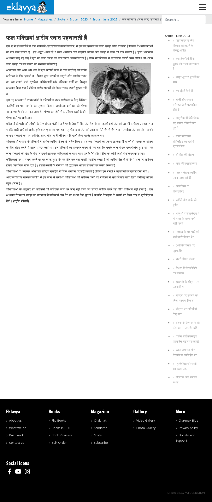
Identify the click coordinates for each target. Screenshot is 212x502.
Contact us (16, 442)
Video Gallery (145, 420)
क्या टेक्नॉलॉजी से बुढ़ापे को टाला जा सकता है (186, 63)
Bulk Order (59, 442)
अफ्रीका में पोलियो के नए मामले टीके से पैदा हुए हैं (186, 123)
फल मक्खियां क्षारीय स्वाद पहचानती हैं (184, 175)
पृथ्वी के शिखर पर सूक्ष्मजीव (184, 248)
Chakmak (100, 420)
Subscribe (101, 442)
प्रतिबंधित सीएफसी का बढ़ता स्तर (184, 366)
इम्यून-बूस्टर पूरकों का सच (186, 79)
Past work (16, 435)
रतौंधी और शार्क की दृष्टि (184, 202)
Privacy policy (188, 428)
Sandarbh (100, 428)
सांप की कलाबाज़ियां (186, 163)
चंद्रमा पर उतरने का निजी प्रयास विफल (185, 298)
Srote (98, 435)
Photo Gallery (146, 428)
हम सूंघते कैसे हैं (184, 90)
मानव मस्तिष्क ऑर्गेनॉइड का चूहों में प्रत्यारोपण (183, 141)
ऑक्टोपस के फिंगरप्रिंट (181, 189)
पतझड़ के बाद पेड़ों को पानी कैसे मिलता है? (186, 234)
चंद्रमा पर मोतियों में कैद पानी (185, 311)
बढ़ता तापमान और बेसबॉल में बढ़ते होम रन (185, 352)
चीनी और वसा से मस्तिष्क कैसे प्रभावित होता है (184, 104)
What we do (17, 428)
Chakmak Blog (188, 420)
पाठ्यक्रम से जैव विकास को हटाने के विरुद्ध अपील (183, 45)
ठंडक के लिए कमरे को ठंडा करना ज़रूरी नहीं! (186, 325)
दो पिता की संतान (185, 154)
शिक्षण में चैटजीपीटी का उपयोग (185, 270)
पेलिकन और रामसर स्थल (185, 380)
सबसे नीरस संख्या (185, 259)
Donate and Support (185, 437)
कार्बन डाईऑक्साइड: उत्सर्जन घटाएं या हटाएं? (186, 339)
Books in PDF (61, 428)
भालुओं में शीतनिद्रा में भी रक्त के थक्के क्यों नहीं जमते (186, 218)
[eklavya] (27, 7)
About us (15, 420)
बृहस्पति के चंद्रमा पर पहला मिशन (186, 284)
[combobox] (184, 19)
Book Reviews (62, 435)
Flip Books (59, 420)
